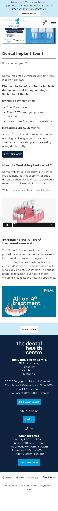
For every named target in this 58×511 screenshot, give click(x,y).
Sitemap (45, 393)
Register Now (13, 154)
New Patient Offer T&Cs (22, 393)
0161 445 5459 (29, 410)
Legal (19, 389)
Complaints (47, 381)
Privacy (33, 381)
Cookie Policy (34, 389)
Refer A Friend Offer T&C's (37, 385)
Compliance (12, 385)
